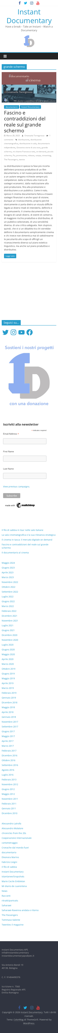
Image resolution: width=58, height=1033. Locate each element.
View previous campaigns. (16, 486)
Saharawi (6, 905)
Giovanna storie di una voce (28, 147)
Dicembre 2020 (9, 635)
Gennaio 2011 (9, 808)
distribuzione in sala (28, 143)
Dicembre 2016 (9, 755)
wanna (22, 159)
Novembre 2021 (10, 620)
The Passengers (11, 159)
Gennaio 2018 (9, 716)
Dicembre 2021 (9, 615)
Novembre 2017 (10, 721)
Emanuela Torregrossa (35, 135)
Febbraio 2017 (9, 750)
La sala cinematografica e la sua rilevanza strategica (29, 534)
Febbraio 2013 (9, 779)
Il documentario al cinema (15, 552)
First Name (8, 451)
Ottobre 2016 (8, 760)
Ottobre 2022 (8, 586)
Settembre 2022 (10, 591)
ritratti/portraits (10, 900)
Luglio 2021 (7, 625)
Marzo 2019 (8, 688)
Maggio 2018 (8, 707)
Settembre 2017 (10, 726)
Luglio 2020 (7, 644)
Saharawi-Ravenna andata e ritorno (20, 910)
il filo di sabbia (9, 866)
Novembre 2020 (10, 639)
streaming (46, 155)
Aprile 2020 (7, 659)
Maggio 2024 (8, 562)
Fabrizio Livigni (9, 862)
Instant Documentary (29, 16)
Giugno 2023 (8, 567)
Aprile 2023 (7, 572)
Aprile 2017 (7, 741)
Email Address (11, 433)
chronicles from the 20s (14, 833)
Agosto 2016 (8, 769)
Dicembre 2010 (9, 813)
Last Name (8, 468)
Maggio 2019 (8, 678)
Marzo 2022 (8, 606)
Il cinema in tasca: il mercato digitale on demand (27, 539)
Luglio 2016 (7, 774)
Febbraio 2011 (9, 803)
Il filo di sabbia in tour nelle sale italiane (22, 530)
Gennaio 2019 (9, 697)
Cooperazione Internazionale (17, 837)
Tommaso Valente (11, 919)
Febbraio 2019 (9, 692)
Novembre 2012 (10, 784)
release (31, 155)
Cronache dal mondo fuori (15, 847)
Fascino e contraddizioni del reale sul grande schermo (24, 121)
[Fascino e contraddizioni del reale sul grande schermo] (29, 74)
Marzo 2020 (8, 663)
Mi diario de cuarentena (14, 886)
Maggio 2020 (8, 654)
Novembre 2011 (10, 798)
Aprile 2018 (7, 712)
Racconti (6, 895)
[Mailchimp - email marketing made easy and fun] (20, 503)
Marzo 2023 (8, 577)
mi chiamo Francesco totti (24, 151)
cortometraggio (9, 842)
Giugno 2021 (8, 630)
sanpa (38, 155)
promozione (21, 155)
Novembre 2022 (10, 582)
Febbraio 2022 (9, 610)
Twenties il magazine (13, 924)
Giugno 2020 (8, 649)
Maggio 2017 (8, 736)
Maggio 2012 (8, 794)
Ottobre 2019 (8, 668)
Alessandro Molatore (12, 828)
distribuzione (23, 139)
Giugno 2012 (8, 789)
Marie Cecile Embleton (13, 881)
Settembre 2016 (10, 765)
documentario (12, 107)
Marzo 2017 (8, 745)
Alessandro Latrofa (11, 823)
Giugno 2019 (8, 673)
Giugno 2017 (8, 731)
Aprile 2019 (7, 683)
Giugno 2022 (8, 601)
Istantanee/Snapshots (13, 876)
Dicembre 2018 (9, 702)
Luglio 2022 (7, 596)
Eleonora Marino (10, 857)
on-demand (41, 151)
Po (14, 155)
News (4, 890)
